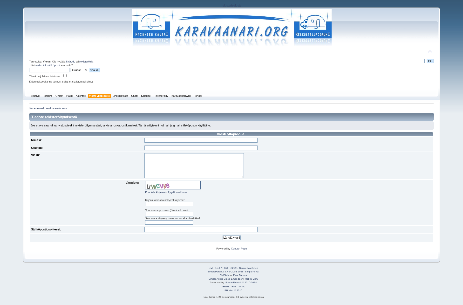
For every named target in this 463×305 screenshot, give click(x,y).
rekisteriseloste (231, 5)
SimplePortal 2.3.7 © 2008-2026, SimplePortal (233, 271)
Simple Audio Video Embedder (226, 278)
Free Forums (240, 275)
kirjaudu (70, 61)
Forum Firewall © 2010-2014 (241, 282)
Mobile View (251, 278)
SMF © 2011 (231, 268)
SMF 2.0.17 (215, 268)
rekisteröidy (86, 61)
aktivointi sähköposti (48, 65)
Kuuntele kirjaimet (155, 192)
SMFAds (224, 275)
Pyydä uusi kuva (177, 192)
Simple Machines (248, 268)
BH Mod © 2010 (233, 290)
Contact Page (239, 248)
